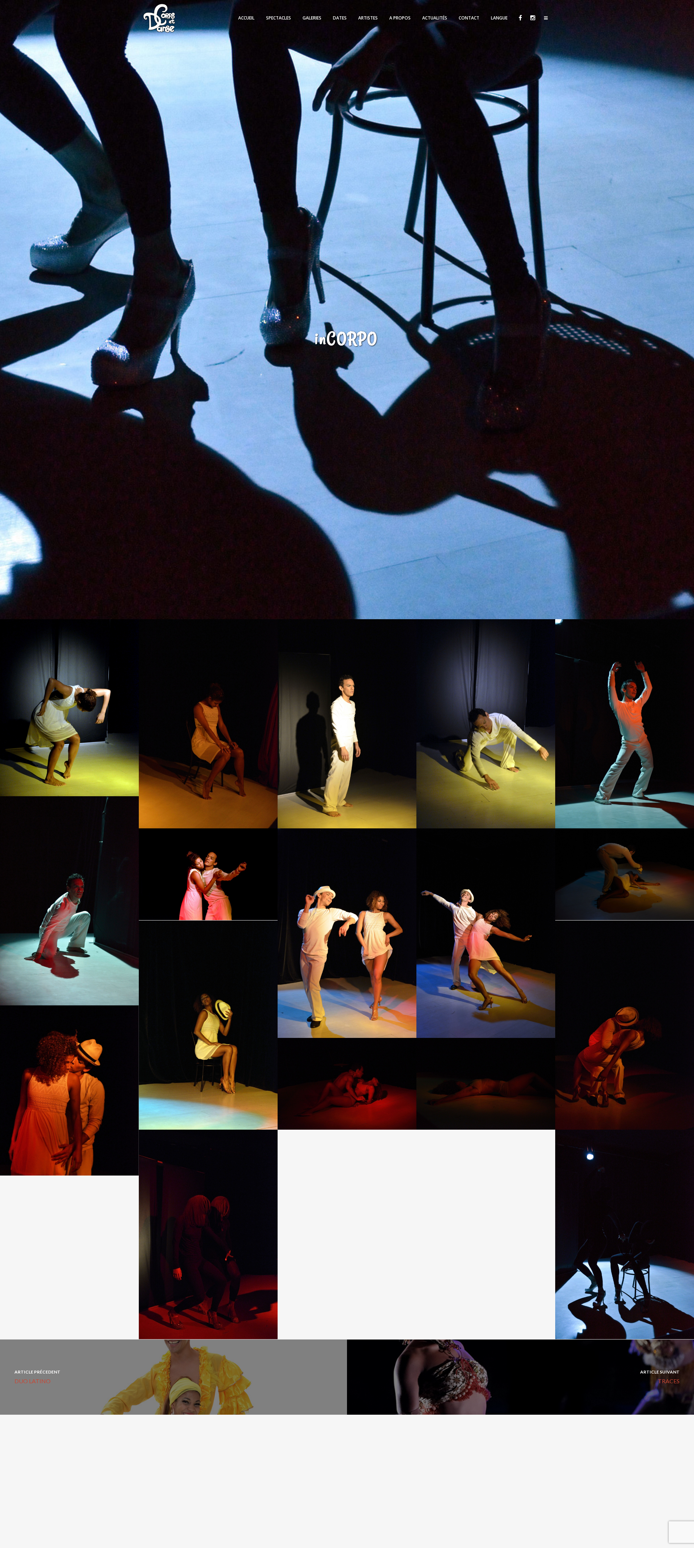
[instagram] (532, 18)
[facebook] (520, 18)
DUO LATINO (37, 1376)
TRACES (660, 1376)
